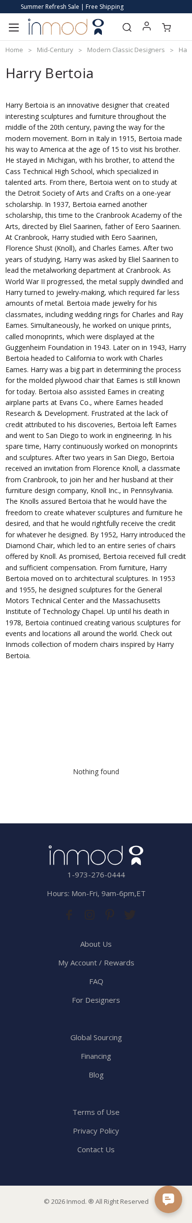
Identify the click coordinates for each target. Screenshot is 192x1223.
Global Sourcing (96, 1037)
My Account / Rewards (96, 962)
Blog (96, 1074)
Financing (96, 1056)
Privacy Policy (96, 1131)
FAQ (96, 981)
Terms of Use (96, 1112)
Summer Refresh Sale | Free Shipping (72, 6)
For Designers (96, 1000)
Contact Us (96, 1149)
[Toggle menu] (13, 26)
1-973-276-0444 (96, 874)
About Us (96, 944)
